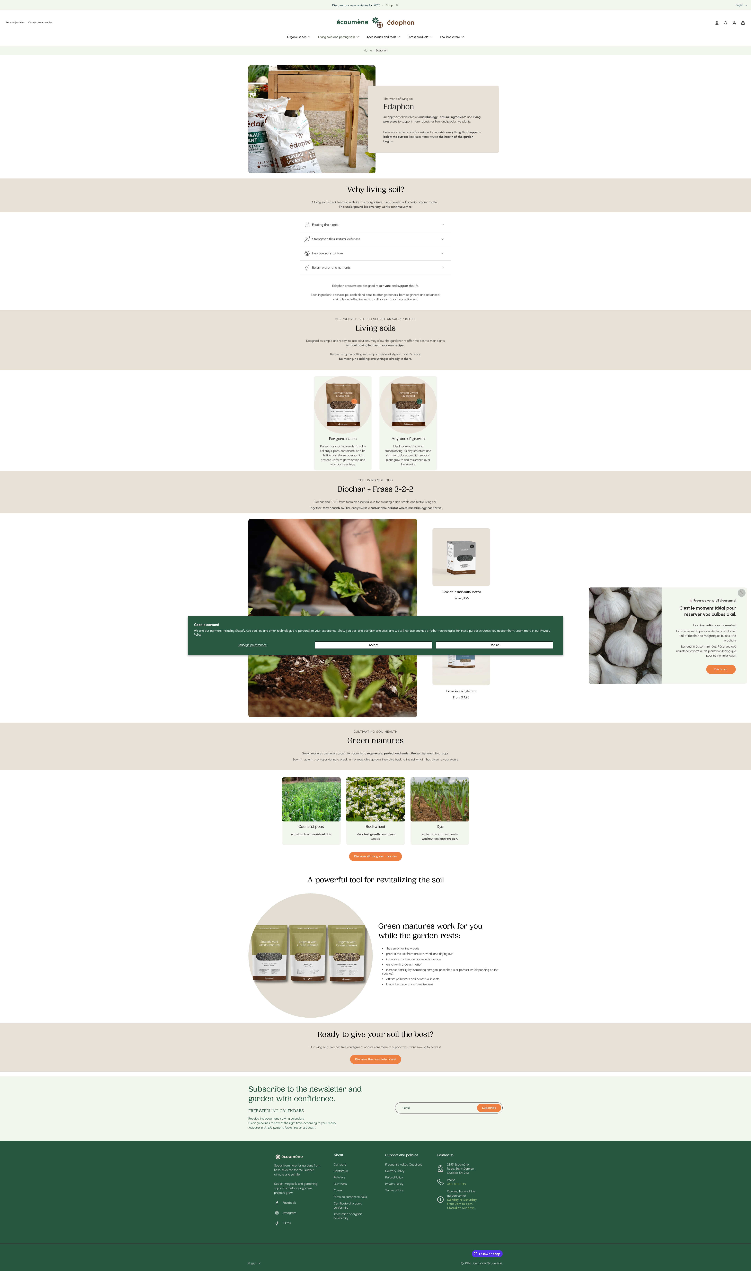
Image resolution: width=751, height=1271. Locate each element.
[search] (725, 23)
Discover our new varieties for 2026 (356, 5)
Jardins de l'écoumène (487, 1263)
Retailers (339, 1177)
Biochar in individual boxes (461, 592)
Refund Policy (394, 1177)
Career (338, 1190)
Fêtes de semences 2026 (350, 1197)
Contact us (341, 1171)
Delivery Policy (394, 1171)
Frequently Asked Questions (403, 1164)
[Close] (742, 593)
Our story (340, 1164)
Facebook (289, 1202)
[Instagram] (278, 1213)
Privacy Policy (394, 1184)
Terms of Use (394, 1190)
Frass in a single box (461, 691)
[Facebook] (278, 1202)
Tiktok (287, 1223)
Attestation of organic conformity (348, 1216)
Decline (494, 645)
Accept (373, 645)
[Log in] (734, 23)
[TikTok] (278, 1223)
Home (368, 50)
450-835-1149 (456, 1184)
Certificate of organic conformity (348, 1205)
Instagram (289, 1213)
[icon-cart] (742, 23)
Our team (340, 1184)
